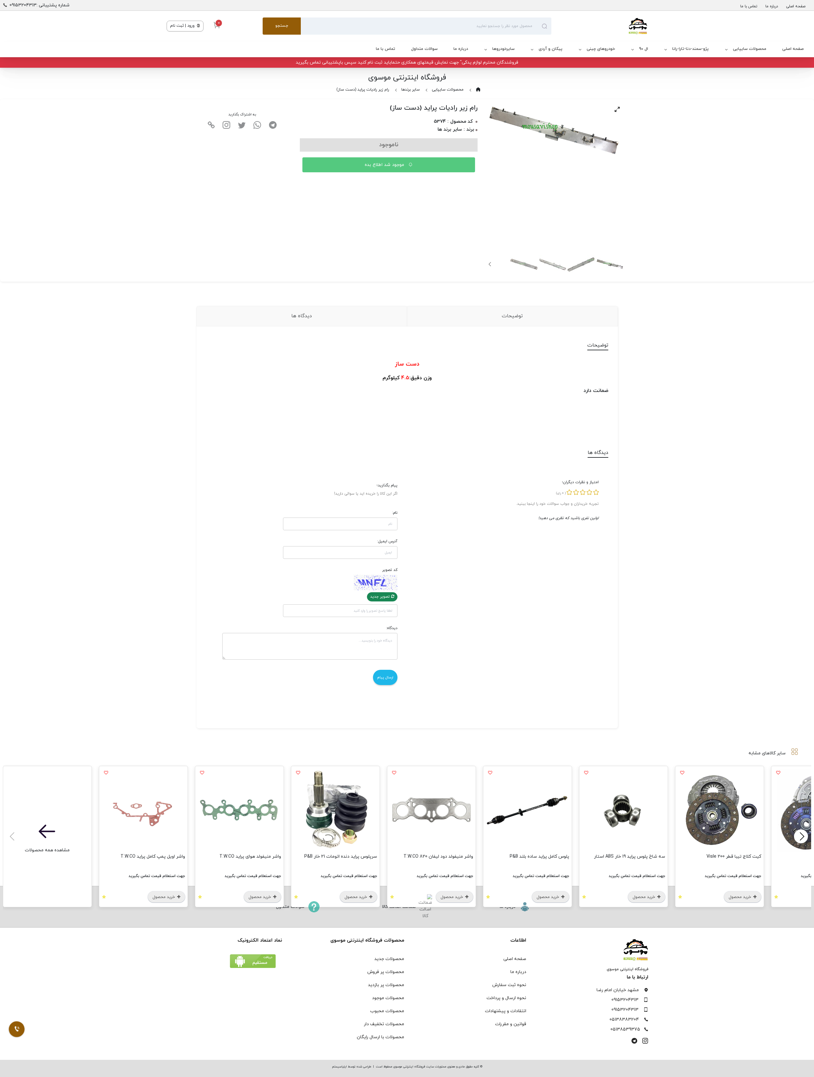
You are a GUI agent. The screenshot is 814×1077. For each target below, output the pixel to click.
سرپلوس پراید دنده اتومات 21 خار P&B (340, 857)
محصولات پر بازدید (386, 985)
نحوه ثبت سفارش (509, 985)
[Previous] (801, 836)
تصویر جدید (380, 596)
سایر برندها (410, 90)
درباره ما (771, 6)
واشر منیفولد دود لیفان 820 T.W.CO (438, 857)
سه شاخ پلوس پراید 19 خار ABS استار (629, 857)
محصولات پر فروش (385, 972)
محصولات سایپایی (749, 49)
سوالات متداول (424, 49)
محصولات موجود (388, 998)
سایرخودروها (503, 49)
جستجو (281, 26)
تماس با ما (748, 6)
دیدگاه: (391, 628)
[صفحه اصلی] (599, 26)
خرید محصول (740, 897)
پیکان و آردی (550, 49)
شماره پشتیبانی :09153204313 (40, 5)
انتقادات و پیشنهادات (505, 1011)
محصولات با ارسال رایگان (380, 1037)
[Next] (490, 264)
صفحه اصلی (795, 6)
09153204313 (624, 1000)
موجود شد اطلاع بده (385, 164)
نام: (394, 512)
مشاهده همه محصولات (47, 850)
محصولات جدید (389, 959)
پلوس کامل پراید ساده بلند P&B (539, 857)
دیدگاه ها (301, 315)
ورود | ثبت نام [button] (183, 26)
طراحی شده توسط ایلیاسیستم (351, 1067)
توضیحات (512, 315)
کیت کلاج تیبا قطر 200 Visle (734, 857)
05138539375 (625, 1029)
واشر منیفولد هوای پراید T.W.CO (250, 857)
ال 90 (643, 49)
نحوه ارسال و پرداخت (506, 998)
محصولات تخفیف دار (384, 1024)
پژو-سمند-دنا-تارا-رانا (690, 49)
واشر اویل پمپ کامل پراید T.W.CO (153, 857)
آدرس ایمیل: (387, 541)
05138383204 (624, 1020)
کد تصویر (389, 570)
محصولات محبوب (387, 1011)
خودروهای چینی (601, 49)
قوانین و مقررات (510, 1024)
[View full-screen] (617, 109)
